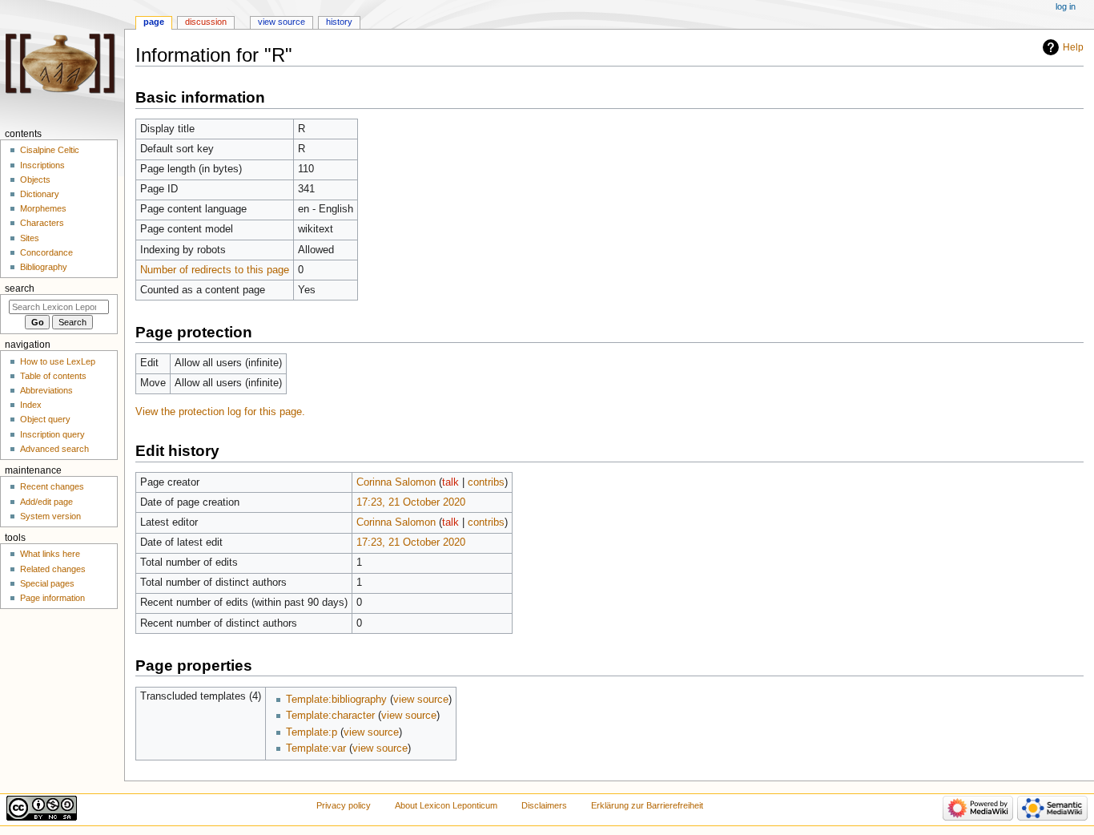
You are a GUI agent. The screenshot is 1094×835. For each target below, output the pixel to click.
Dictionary (39, 194)
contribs (486, 482)
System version (50, 516)
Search (19, 288)
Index (31, 404)
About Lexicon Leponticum (446, 805)
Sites (29, 238)
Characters (42, 223)
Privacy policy (343, 805)
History (339, 21)
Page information (52, 598)
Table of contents (53, 376)
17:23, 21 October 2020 (410, 502)
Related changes (53, 569)
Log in (1066, 6)
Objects (35, 179)
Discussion (206, 21)
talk (450, 482)
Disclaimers (544, 805)
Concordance (46, 252)
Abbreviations (46, 390)
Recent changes (52, 486)
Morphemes (43, 208)
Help (1073, 47)
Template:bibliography (336, 699)
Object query (45, 419)
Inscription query (52, 434)
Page (153, 21)
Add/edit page (46, 501)
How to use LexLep (57, 361)
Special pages (47, 583)
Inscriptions (42, 165)
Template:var (316, 748)
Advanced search (54, 449)
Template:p (311, 732)
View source (281, 21)
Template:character (330, 715)
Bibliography (43, 267)
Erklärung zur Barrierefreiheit (647, 805)
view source (420, 699)
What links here (50, 554)
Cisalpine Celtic (49, 150)
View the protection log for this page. (220, 412)
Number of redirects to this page (214, 270)
